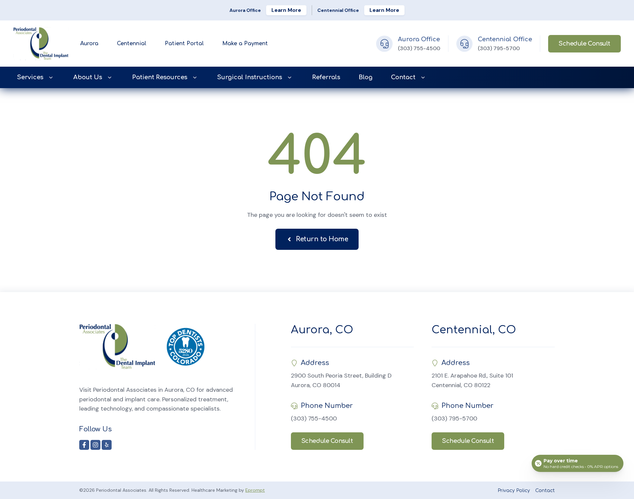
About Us (87, 77)
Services (30, 77)
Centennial (131, 44)
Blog (365, 77)
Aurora (89, 44)
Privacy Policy (514, 490)
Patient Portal (184, 44)
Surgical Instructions (249, 77)
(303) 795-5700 (499, 48)
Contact (403, 77)
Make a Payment (245, 44)
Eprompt (255, 490)
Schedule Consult (584, 43)
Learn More (286, 10)
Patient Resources (159, 77)
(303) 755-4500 (419, 48)
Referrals (326, 77)
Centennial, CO (474, 330)
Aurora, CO (322, 330)
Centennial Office (505, 39)
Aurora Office (419, 39)
